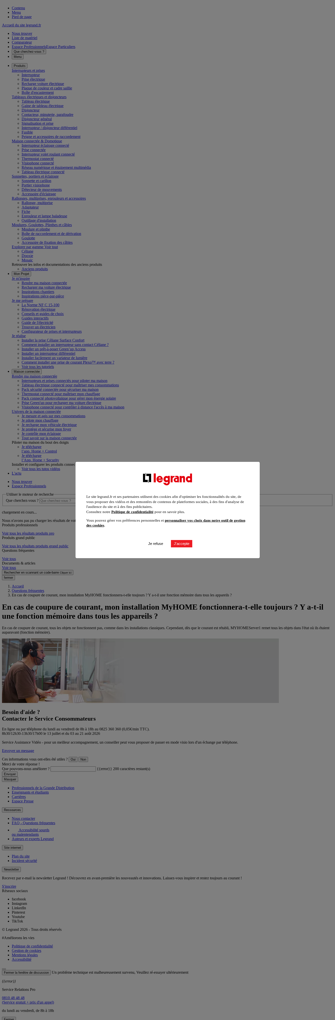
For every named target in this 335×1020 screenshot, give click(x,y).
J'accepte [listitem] (181, 544)
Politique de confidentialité (132, 512)
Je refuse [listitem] (155, 544)
